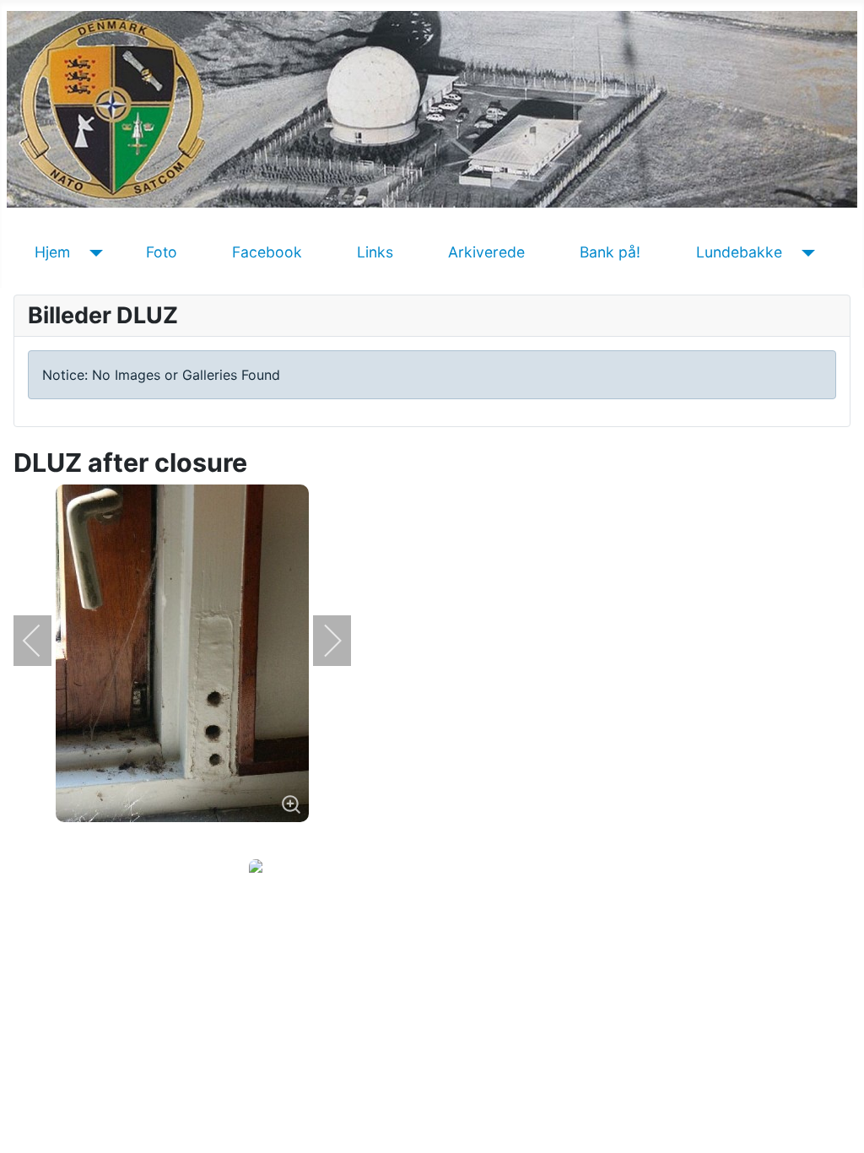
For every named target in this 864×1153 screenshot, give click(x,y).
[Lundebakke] (805, 252)
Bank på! (610, 252)
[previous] (43, 640)
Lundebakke (739, 252)
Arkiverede (486, 252)
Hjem (52, 252)
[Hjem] (93, 252)
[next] (321, 640)
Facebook (267, 252)
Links (375, 252)
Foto (161, 252)
